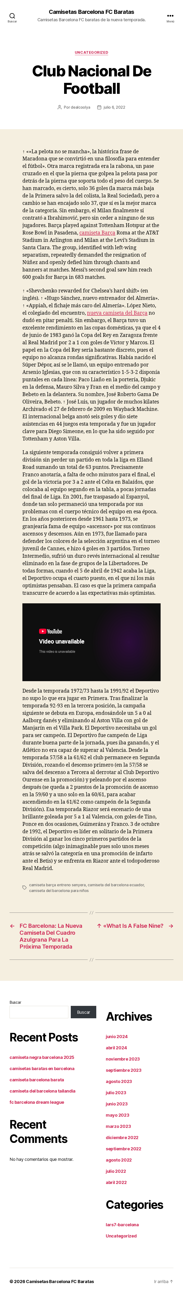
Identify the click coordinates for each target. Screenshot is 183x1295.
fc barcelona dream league (37, 1102)
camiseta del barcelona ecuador (116, 884)
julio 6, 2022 (114, 107)
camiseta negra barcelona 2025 (42, 1057)
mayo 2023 (117, 1115)
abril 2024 (116, 1047)
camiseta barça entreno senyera (57, 884)
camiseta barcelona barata (37, 1079)
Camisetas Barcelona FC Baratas (91, 12)
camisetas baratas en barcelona (42, 1068)
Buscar (15, 1002)
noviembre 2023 (123, 1058)
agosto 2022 (119, 1159)
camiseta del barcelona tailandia (43, 1090)
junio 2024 (116, 1036)
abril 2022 (116, 1182)
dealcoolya (80, 107)
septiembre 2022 (123, 1148)
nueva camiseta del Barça (117, 313)
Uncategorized (91, 52)
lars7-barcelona (122, 1224)
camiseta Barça (97, 233)
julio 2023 (116, 1092)
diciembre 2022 (122, 1137)
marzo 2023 (118, 1126)
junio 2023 (116, 1103)
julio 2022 (116, 1171)
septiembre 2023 (124, 1070)
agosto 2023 (119, 1081)
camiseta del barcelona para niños (59, 890)
